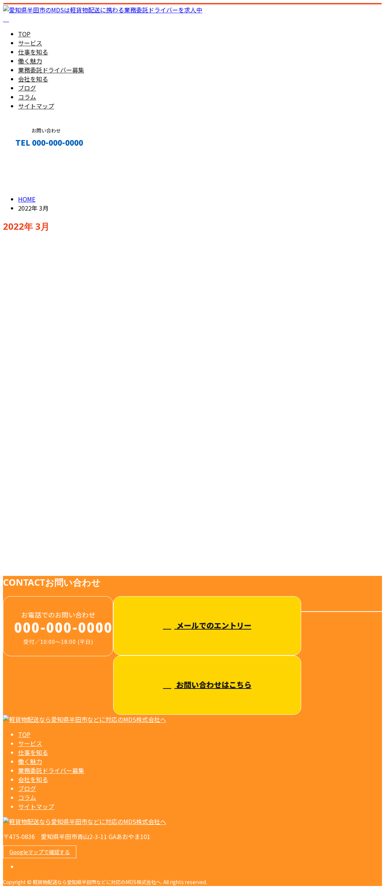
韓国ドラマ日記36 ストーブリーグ (60, 396)
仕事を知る (33, 51)
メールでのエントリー (213, 625)
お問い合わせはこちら (213, 684)
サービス (30, 42)
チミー (13, 261)
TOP (24, 33)
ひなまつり (21, 468)
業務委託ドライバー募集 (51, 69)
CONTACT (29, 158)
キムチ (13, 324)
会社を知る (33, 78)
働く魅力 (30, 60)
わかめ (13, 531)
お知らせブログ (54, 292)
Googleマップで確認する (39, 852)
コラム (27, 96)
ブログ (27, 87)
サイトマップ (36, 105)
